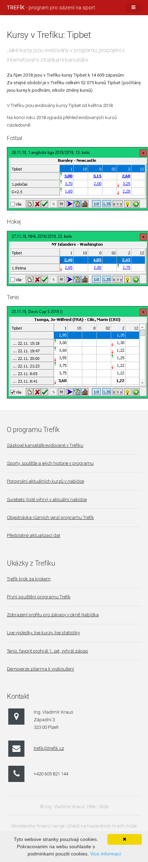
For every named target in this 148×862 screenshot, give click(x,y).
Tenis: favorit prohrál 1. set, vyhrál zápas (47, 651)
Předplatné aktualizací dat (33, 535)
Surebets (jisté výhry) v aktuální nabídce (47, 499)
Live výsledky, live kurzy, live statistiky (43, 632)
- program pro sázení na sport (51, 7)
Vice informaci (105, 853)
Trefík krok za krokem (29, 578)
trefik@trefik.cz (49, 748)
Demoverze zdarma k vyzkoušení (40, 669)
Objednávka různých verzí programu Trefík (50, 517)
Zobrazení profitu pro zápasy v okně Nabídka (53, 614)
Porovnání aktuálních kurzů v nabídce (45, 481)
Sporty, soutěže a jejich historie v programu (50, 463)
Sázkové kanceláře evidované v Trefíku (45, 445)
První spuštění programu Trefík (39, 596)
